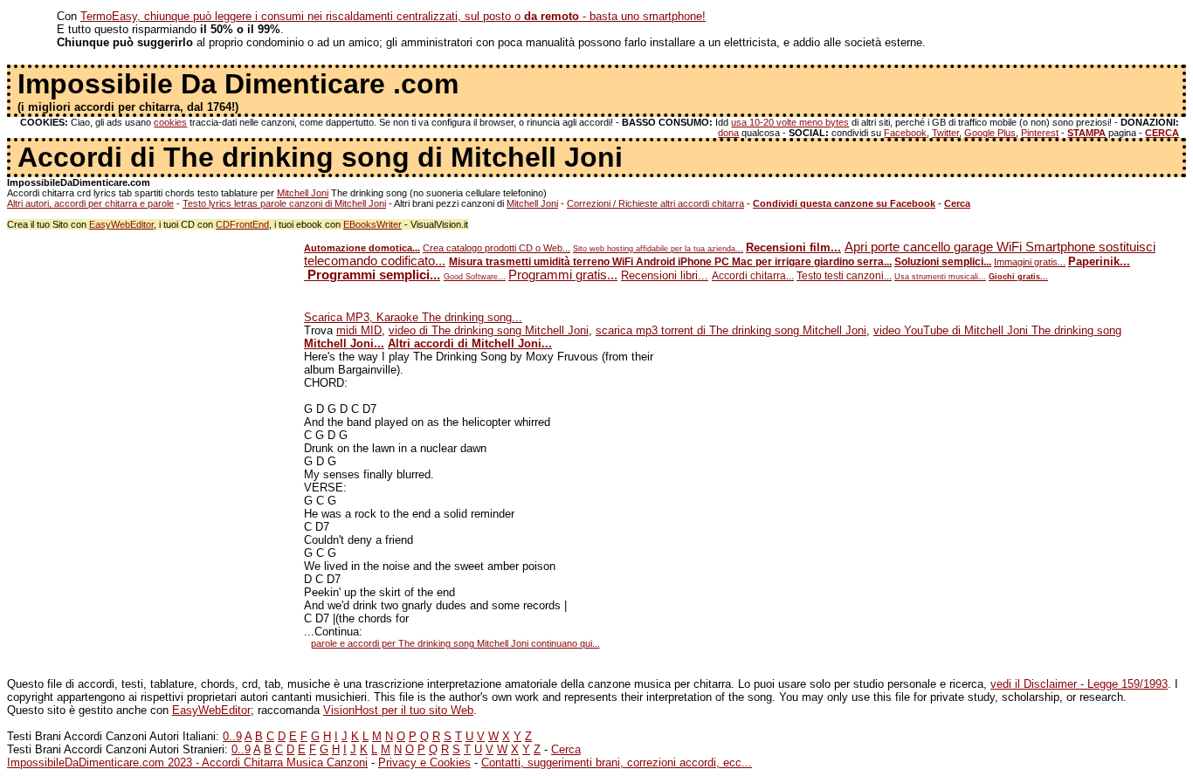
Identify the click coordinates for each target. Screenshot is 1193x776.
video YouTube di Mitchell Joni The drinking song (997, 330)
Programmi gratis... (562, 275)
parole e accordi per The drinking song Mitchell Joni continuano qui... (455, 643)
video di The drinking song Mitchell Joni (489, 330)
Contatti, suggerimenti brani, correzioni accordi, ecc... (616, 762)
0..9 (232, 736)
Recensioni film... (793, 247)
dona (728, 132)
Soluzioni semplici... (942, 262)
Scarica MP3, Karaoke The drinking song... (413, 317)
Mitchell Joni (302, 193)
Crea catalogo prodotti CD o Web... (496, 248)
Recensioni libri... (664, 275)
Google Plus (990, 132)
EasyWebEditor (121, 224)
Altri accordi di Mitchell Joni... (470, 343)
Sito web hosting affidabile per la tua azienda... (658, 248)
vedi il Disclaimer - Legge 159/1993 (1079, 683)
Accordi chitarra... (753, 276)
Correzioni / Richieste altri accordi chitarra (655, 203)
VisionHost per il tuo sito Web (398, 710)
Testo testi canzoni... (844, 276)
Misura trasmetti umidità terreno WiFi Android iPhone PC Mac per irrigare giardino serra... (670, 262)
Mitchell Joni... (344, 343)
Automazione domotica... (362, 248)
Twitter (945, 132)
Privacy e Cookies (424, 762)
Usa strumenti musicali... (940, 276)
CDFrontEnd (242, 224)
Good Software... (475, 276)
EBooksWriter (372, 224)
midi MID (359, 330)
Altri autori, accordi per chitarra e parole (90, 203)
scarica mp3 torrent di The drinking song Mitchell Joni (731, 330)
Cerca (566, 749)
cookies (170, 122)
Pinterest (1040, 132)
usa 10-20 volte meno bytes (790, 122)
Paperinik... (1099, 261)
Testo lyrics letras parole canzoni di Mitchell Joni (284, 203)
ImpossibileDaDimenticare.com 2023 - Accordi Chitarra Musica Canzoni (187, 762)
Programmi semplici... (372, 275)
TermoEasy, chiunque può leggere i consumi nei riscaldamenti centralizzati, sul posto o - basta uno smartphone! (393, 16)
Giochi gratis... (1018, 276)
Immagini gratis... (1029, 262)
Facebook (905, 132)
